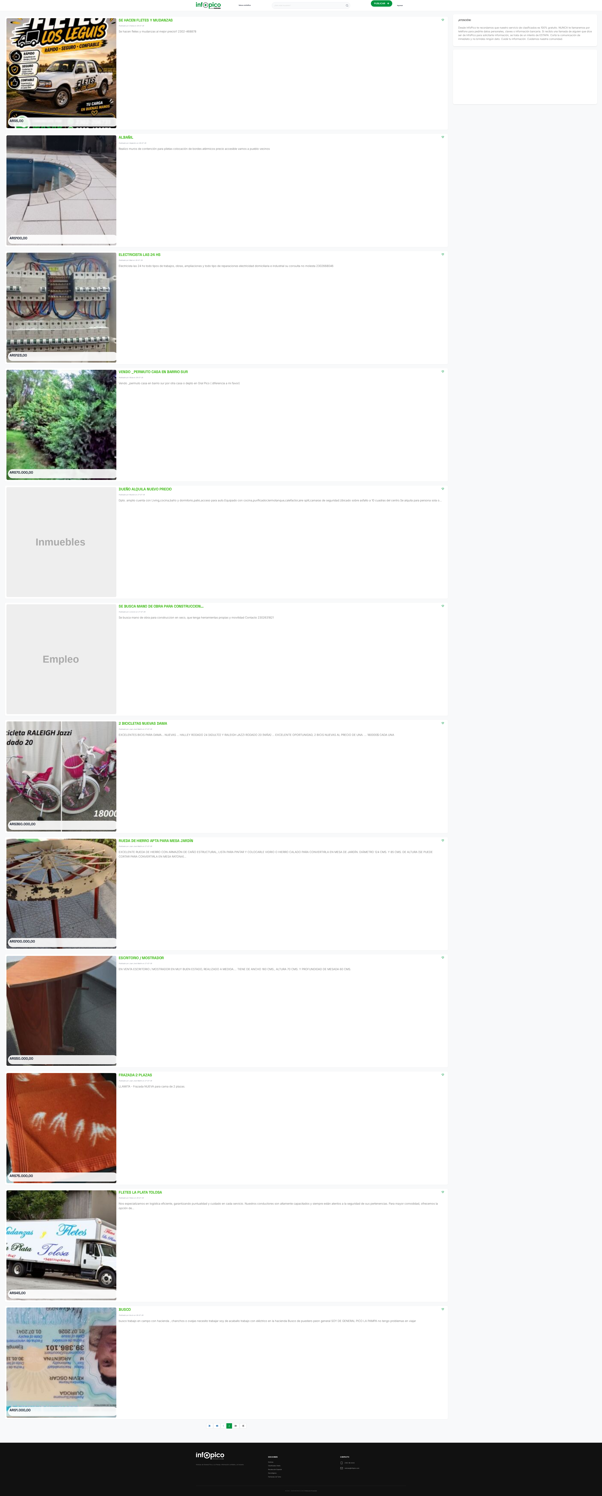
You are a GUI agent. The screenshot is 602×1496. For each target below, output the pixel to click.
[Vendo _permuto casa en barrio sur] (226, 424)
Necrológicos (272, 1473)
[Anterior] (217, 1426)
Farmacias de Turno (274, 1477)
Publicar (380, 3)
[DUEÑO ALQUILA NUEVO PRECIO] (226, 542)
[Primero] (209, 1426)
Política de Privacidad (311, 1491)
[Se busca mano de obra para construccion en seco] (226, 659)
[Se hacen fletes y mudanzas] (226, 73)
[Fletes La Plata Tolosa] (226, 1245)
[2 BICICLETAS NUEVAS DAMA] (226, 776)
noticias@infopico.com (352, 1468)
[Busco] (226, 1362)
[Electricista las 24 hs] (226, 307)
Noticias (270, 1462)
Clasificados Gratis (274, 1466)
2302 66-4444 (350, 1463)
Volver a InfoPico (245, 5)
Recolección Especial (275, 1469)
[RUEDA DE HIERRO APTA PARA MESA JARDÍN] (226, 893)
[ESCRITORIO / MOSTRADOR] (226, 1010)
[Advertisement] (525, 77)
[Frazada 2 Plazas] (226, 1128)
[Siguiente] (236, 1426)
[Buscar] (347, 5)
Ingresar (400, 5)
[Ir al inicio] (208, 5)
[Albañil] (226, 190)
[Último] (243, 1426)
